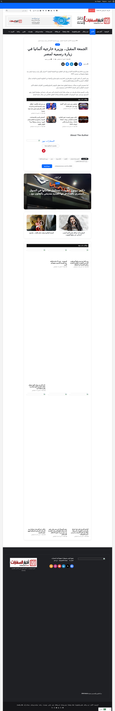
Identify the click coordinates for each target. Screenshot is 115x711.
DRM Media (84, 693)
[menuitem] (113, 1)
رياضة (18, 31)
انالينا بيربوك (58, 159)
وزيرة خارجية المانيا (43, 159)
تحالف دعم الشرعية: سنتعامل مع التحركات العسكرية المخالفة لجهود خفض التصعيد (36, 530)
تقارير (24, 31)
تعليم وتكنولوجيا (76, 31)
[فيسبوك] (80, 64)
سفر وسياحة (49, 31)
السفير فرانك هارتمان (75, 159)
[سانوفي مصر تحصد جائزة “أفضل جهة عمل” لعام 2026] (83, 106)
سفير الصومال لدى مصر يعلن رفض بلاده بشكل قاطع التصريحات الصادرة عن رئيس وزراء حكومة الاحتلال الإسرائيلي (57, 531)
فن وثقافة (57, 31)
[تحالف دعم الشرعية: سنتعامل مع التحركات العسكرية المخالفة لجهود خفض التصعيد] (36, 460)
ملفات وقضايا (66, 31)
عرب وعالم (85, 31)
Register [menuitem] (104, 1)
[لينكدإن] (71, 64)
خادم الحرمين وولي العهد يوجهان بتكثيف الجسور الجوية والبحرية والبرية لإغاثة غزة (37, 386)
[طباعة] (63, 64)
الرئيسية (106, 31)
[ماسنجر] (67, 64)
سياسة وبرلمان (39, 31)
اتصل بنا (71, 560)
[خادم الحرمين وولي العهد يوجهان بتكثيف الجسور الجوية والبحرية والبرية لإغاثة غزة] (36, 316)
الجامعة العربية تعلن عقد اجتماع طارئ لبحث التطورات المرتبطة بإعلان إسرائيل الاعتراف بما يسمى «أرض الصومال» (79, 531)
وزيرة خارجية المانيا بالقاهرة (81, 161)
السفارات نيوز (48, 141)
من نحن (56, 560)
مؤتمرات (30, 31)
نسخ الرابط (47, 166)
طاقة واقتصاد (20, 705)
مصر (52, 159)
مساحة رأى (27, 705)
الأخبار (92, 31)
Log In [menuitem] (109, 1)
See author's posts (51, 146)
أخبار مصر (99, 31)
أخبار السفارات (55, 558)
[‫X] (76, 64)
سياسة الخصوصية (63, 560)
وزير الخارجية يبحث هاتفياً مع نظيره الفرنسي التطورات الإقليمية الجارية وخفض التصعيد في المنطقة (79, 263)
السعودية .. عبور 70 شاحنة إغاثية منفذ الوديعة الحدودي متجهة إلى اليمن (58, 263)
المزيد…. (12, 31)
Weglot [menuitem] (99, 1)
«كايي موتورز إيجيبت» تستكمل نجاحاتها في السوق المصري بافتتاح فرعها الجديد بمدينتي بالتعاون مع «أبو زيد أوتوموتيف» (57, 193)
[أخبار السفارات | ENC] (93, 20)
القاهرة (65, 159)
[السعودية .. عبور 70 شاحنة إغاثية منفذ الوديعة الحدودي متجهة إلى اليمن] (57, 254)
